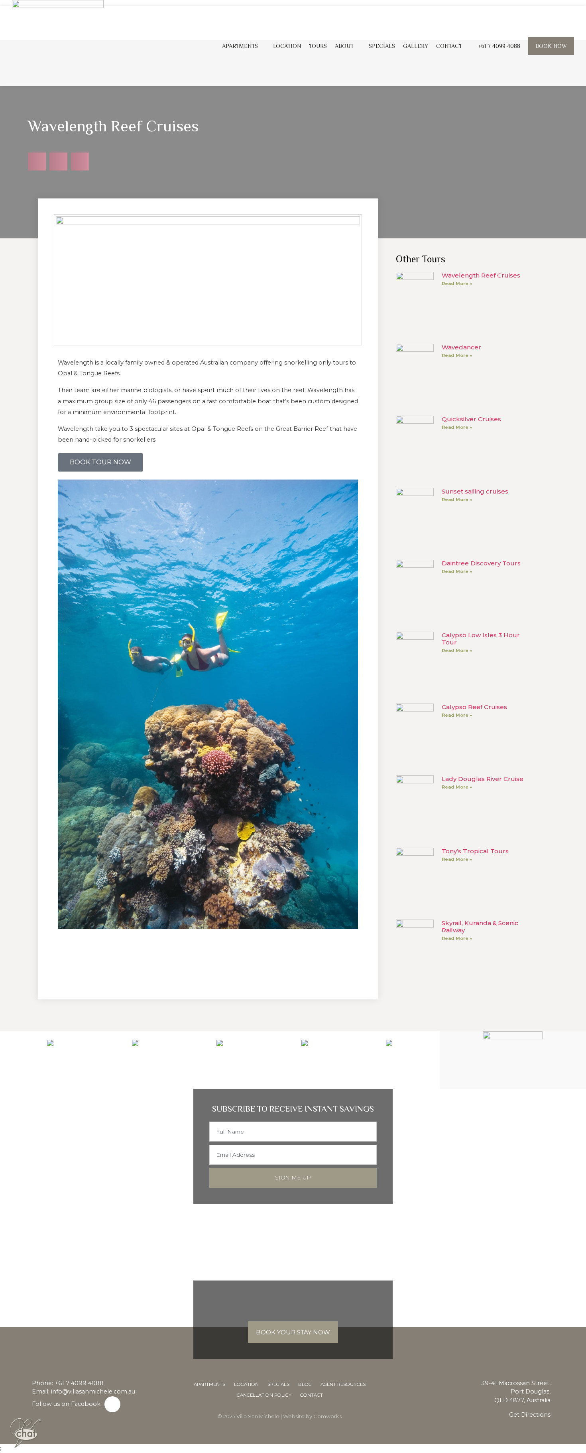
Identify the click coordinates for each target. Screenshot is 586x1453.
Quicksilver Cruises (471, 419)
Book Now (550, 46)
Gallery (415, 46)
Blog (305, 1384)
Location (287, 46)
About (344, 46)
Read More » (457, 283)
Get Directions (530, 1414)
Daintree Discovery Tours (481, 563)
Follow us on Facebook (66, 1403)
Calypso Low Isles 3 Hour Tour (481, 638)
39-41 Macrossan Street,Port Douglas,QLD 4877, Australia (516, 1392)
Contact (449, 46)
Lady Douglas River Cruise (482, 779)
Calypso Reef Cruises (474, 707)
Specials (382, 46)
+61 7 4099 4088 (79, 1383)
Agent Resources (343, 1384)
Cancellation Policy (264, 1395)
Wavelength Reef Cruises (481, 275)
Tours (318, 46)
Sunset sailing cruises (475, 491)
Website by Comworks (312, 1416)
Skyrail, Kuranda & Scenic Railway (480, 926)
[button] (37, 161)
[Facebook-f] (112, 1404)
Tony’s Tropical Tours (475, 851)
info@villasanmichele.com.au (93, 1391)
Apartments (240, 46)
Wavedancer (461, 347)
